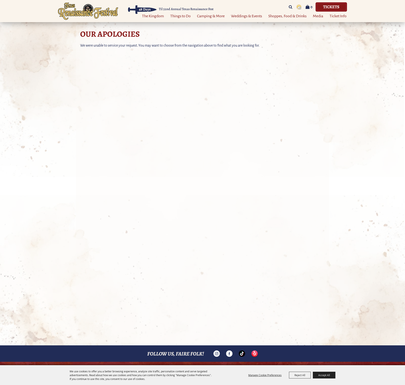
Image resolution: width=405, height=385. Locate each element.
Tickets (331, 7)
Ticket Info (338, 15)
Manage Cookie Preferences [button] (265, 375)
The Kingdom (153, 15)
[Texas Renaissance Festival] (88, 11)
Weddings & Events (246, 15)
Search (290, 7)
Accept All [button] (324, 375)
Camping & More (211, 15)
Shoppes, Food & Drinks (287, 15)
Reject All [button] (299, 375)
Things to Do (180, 15)
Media (318, 15)
